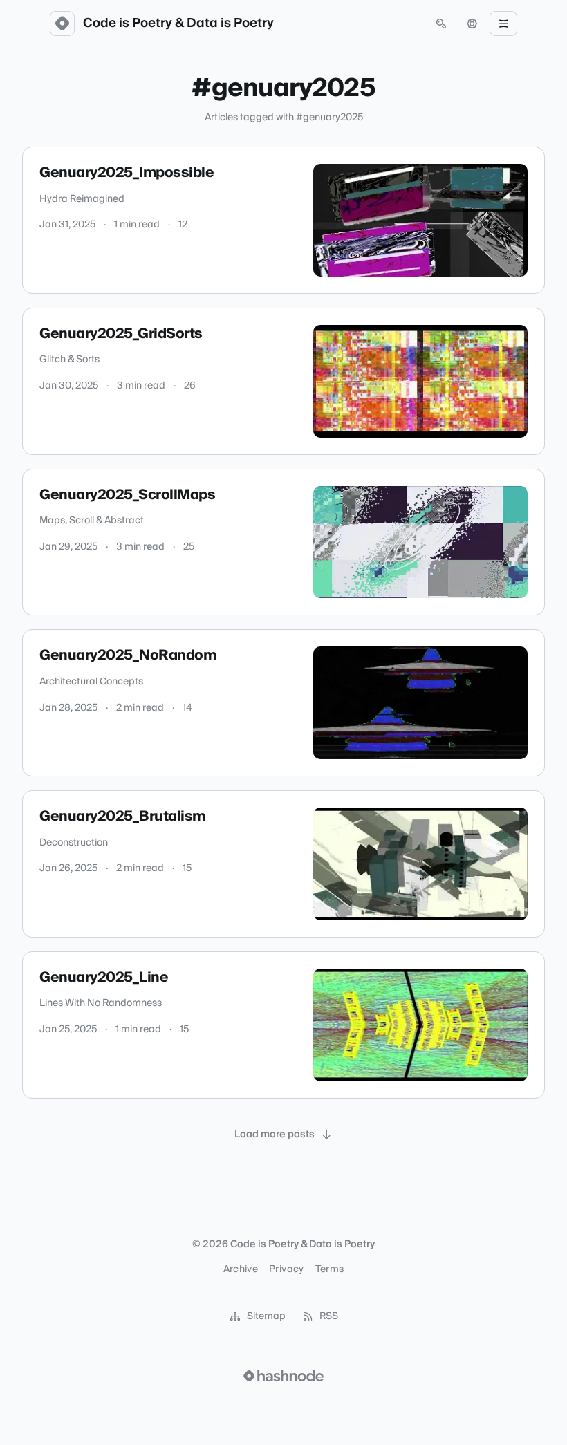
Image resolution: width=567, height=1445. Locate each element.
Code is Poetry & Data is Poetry (178, 23)
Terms (329, 1269)
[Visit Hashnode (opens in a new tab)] (283, 1376)
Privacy (286, 1269)
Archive (240, 1269)
